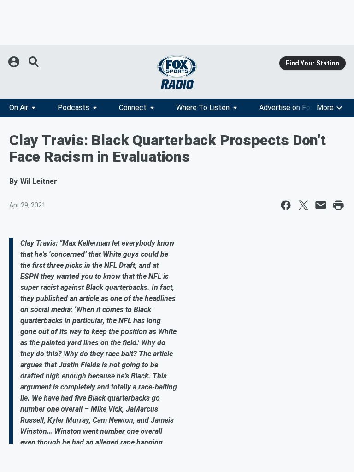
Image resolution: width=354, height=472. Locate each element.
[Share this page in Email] (320, 205)
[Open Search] (34, 61)
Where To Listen (203, 107)
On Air (18, 107)
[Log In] (14, 61)
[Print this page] (338, 205)
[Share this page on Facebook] (285, 205)
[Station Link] (177, 71)
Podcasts (73, 107)
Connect (133, 107)
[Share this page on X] (303, 205)
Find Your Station (312, 63)
